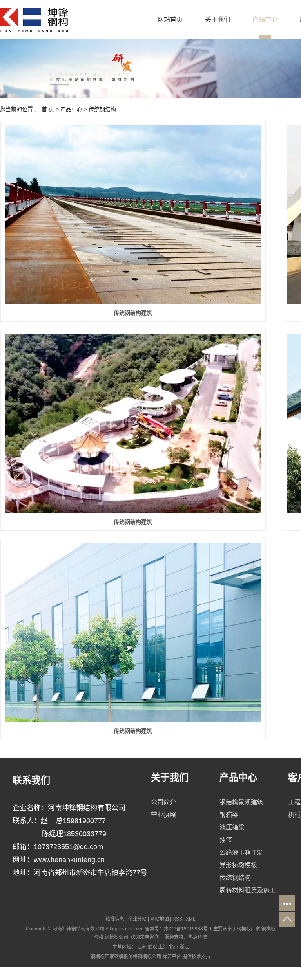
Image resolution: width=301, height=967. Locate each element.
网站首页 (170, 19)
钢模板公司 (116, 937)
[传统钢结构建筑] (133, 214)
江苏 (142, 947)
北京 (173, 947)
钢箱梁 (228, 814)
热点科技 (197, 937)
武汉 (152, 947)
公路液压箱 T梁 (241, 852)
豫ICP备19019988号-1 (188, 929)
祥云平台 (171, 957)
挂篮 (225, 840)
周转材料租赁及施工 (247, 890)
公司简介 (163, 802)
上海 (163, 947)
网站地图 (159, 919)
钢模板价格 (126, 957)
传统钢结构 (102, 109)
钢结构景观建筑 (241, 802)
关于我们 (217, 19)
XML (191, 919)
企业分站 (137, 919)
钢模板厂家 (248, 929)
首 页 (48, 109)
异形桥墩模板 (238, 865)
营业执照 (163, 814)
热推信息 (114, 919)
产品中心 (264, 19)
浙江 (184, 947)
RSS (177, 919)
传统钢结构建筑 (133, 313)
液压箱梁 (232, 827)
